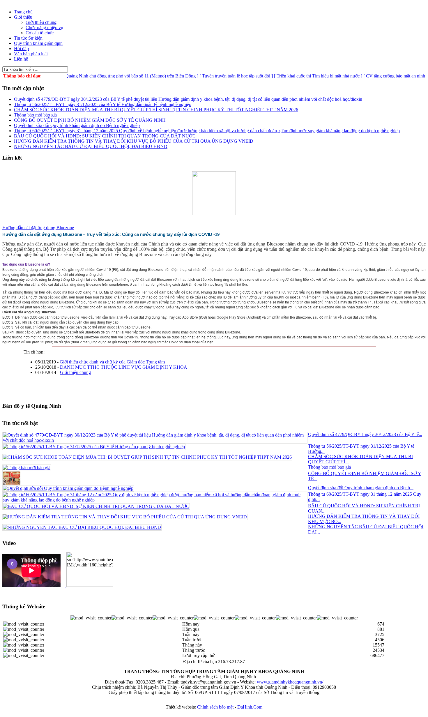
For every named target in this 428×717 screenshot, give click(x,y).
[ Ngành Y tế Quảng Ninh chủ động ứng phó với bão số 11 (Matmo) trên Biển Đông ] (108, 75)
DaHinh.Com (249, 706)
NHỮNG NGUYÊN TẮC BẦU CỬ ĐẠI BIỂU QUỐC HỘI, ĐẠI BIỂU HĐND (90, 146)
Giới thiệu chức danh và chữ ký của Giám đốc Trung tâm (112, 361)
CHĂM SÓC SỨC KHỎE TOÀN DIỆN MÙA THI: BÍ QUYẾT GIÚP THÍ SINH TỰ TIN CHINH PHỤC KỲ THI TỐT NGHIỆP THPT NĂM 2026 (156, 109)
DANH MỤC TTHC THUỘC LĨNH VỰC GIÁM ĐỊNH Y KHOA (123, 367)
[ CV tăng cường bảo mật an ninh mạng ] (390, 75)
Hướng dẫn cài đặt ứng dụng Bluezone (38, 227)
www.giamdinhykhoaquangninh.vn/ (290, 681)
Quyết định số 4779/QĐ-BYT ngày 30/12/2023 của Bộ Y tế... (365, 434)
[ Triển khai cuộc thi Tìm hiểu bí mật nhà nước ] (307, 75)
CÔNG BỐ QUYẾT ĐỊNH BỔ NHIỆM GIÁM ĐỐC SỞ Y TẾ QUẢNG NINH (90, 120)
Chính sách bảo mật (215, 706)
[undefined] (6, 287)
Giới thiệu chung (75, 372)
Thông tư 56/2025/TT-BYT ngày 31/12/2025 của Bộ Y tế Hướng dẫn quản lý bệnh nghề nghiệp (102, 104)
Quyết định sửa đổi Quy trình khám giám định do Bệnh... (360, 487)
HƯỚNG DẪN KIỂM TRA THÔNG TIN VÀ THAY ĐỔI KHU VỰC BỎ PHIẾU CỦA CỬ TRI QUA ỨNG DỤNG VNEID (133, 141)
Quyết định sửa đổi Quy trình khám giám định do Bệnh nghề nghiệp (77, 125)
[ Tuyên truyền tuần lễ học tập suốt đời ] (224, 75)
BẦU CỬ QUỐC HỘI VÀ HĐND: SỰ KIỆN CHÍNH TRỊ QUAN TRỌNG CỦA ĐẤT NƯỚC (105, 135)
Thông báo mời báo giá (35, 114)
